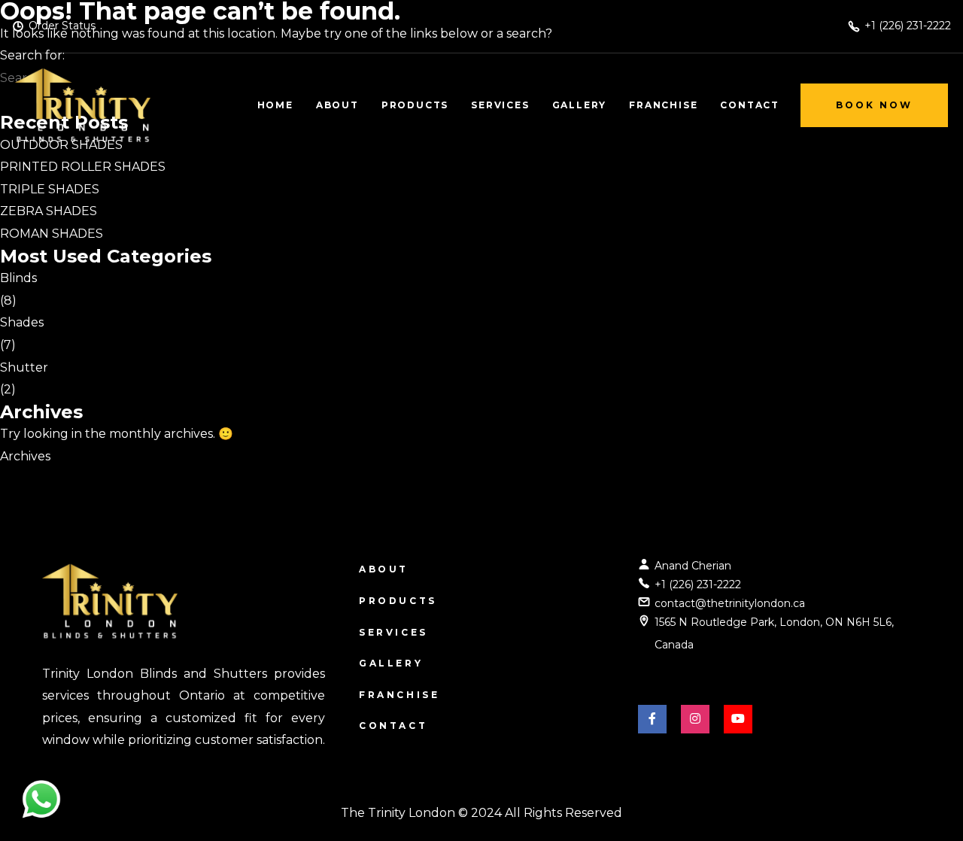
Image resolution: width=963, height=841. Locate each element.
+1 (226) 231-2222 (698, 584)
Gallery (391, 663)
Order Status (62, 25)
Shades (22, 322)
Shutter (24, 367)
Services (393, 632)
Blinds (18, 278)
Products (398, 600)
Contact (393, 725)
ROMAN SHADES (51, 233)
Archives (25, 456)
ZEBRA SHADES (48, 211)
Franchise (399, 694)
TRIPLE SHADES (49, 189)
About (384, 569)
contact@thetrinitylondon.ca (730, 603)
